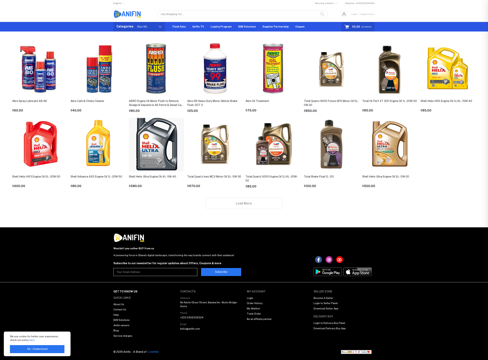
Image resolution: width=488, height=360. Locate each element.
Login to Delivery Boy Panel (329, 323)
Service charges (122, 335)
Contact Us (119, 309)
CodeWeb (153, 351)
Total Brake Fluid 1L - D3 (319, 176)
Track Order (254, 313)
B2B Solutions (247, 26)
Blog (116, 330)
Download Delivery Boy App (330, 328)
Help (116, 314)
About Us (118, 304)
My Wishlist (253, 308)
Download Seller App (326, 308)
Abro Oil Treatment (257, 101)
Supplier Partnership (275, 26)
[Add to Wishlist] (65, 45)
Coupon (300, 26)
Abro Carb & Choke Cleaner (87, 101)
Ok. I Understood (37, 348)
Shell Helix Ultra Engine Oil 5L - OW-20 (385, 176)
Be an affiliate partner (259, 319)
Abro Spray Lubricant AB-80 (29, 101)
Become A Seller (323, 298)
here (32, 340)
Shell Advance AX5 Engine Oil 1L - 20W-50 (96, 176)
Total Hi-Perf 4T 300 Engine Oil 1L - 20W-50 (389, 101)
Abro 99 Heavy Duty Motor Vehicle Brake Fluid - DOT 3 (212, 103)
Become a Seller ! (325, 3)
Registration (368, 14)
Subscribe (221, 271)
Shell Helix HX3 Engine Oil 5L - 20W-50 (36, 176)
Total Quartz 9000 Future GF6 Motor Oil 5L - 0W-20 (331, 103)
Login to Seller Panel (326, 303)
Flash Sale (179, 26)
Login (354, 14)
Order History (255, 303)
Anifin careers (121, 325)
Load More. (244, 203)
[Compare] (65, 53)
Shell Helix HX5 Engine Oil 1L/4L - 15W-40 (446, 101)
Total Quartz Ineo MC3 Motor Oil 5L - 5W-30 (214, 176)
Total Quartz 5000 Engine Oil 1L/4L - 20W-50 (272, 178)
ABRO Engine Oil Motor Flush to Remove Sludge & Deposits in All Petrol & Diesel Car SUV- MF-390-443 (155, 103)
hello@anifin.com (190, 328)
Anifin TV (198, 26)
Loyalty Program (221, 26)
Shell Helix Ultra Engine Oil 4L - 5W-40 (152, 176)
